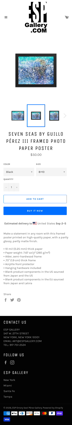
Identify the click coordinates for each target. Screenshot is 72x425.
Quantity (8, 179)
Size (38, 164)
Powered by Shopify (53, 407)
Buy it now (35, 210)
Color (6, 164)
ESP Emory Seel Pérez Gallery (27, 407)
